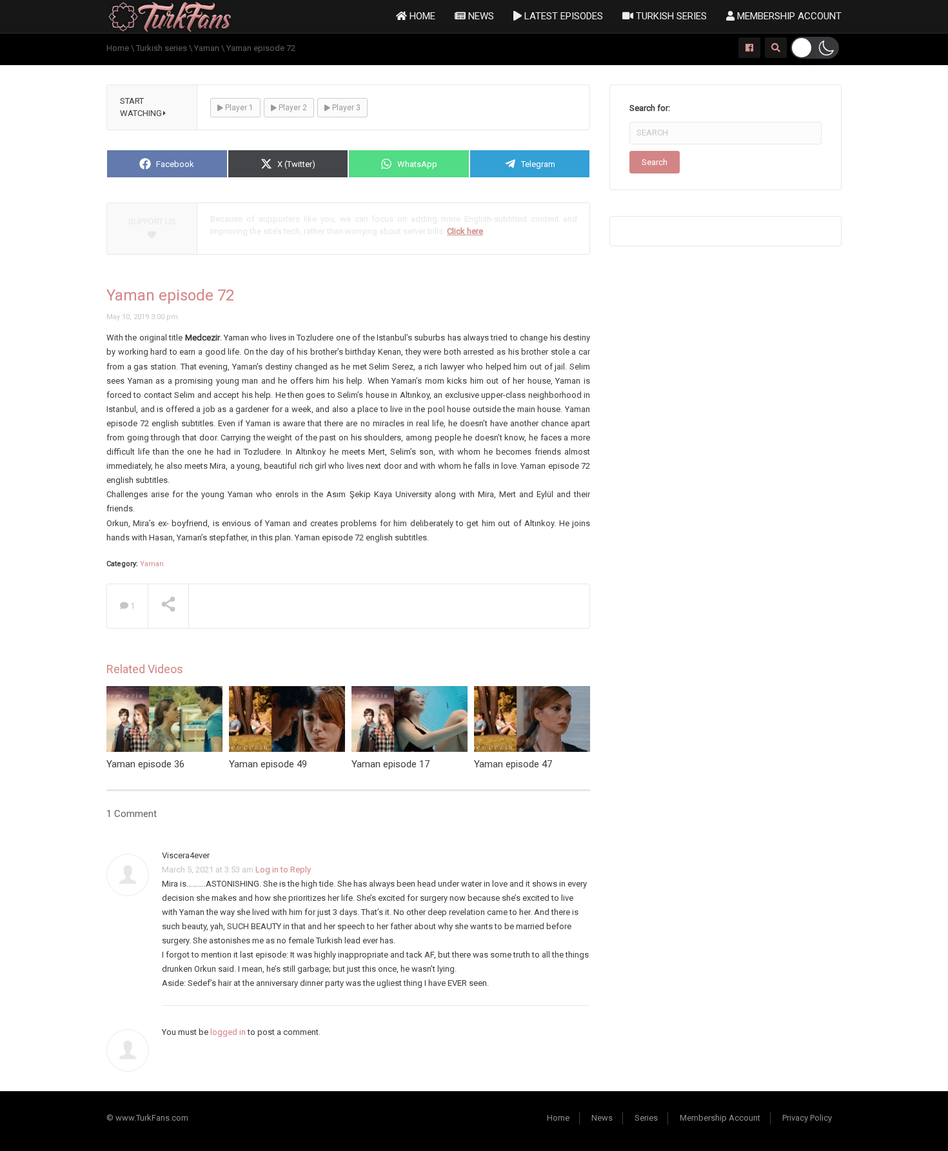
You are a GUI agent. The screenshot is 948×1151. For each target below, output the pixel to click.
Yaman (152, 564)
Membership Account (788, 16)
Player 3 (345, 107)
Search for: (649, 108)
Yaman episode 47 (513, 764)
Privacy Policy (807, 1118)
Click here (465, 231)
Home (421, 16)
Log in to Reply (283, 869)
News (480, 16)
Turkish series (670, 16)
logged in (228, 1032)
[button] (815, 48)
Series (646, 1118)
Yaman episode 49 (268, 764)
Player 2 (292, 107)
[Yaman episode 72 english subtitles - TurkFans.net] (169, 16)
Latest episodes (562, 16)
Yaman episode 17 (390, 764)
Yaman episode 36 (145, 764)
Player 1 (238, 107)
